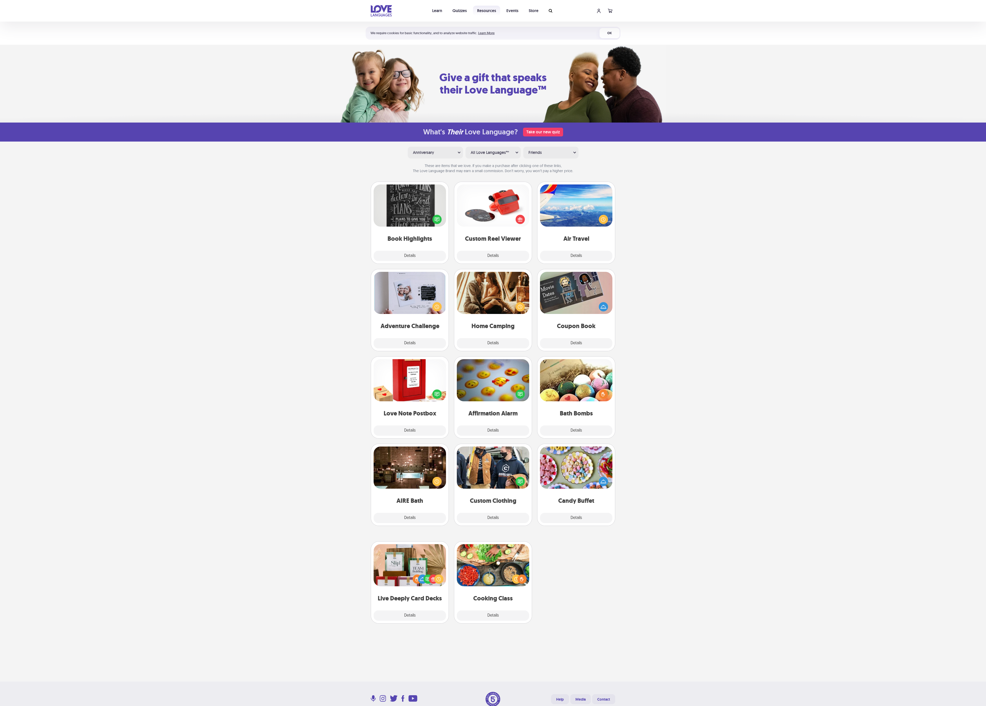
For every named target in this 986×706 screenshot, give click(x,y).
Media (580, 699)
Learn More (486, 33)
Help (560, 699)
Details (410, 256)
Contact (603, 699)
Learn (437, 10)
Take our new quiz (543, 132)
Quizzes (459, 10)
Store (533, 10)
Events (512, 10)
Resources (486, 10)
